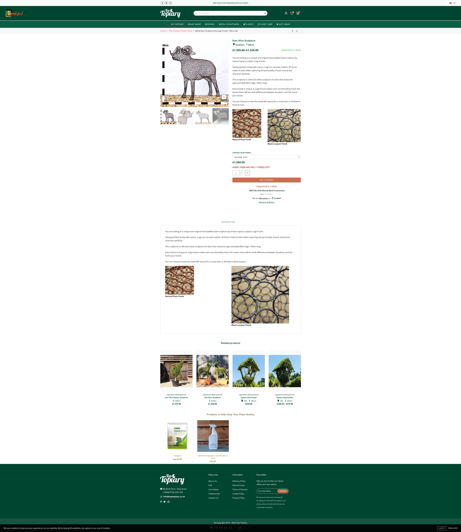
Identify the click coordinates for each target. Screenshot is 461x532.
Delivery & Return (266, 202)
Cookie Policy (238, 493)
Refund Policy (238, 485)
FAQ (210, 485)
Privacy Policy (238, 498)
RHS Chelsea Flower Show (180, 31)
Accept (441, 528)
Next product (298, 30)
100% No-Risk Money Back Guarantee (267, 190)
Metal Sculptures (229, 24)
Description (228, 222)
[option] (194, 73)
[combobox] (230, 13)
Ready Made (194, 24)
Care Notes (213, 489)
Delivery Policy (239, 481)
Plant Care (266, 24)
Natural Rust (241, 157)
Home (163, 31)
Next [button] (222, 73)
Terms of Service (239, 489)
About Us (212, 481)
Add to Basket (178, 438)
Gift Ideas (284, 24)
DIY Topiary (177, 24)
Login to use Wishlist (247, 172)
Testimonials (214, 493)
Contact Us (213, 498)
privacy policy (260, 504)
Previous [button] (166, 73)
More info (453, 528)
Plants (249, 24)
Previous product (292, 30)
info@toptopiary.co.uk (174, 496)
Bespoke (209, 24)
